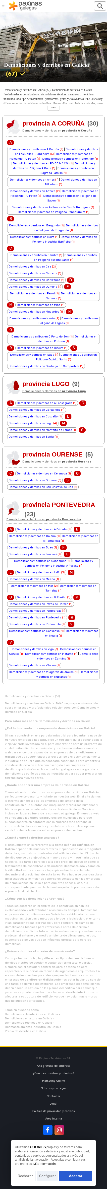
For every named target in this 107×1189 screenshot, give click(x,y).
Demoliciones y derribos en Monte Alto (68, 158)
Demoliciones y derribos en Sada (32, 354)
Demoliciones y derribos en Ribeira (40, 348)
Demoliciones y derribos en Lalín (38, 572)
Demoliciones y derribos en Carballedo (34, 409)
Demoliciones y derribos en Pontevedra (35, 617)
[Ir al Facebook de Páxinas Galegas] (48, 1130)
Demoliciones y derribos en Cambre (34, 255)
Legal (53, 1103)
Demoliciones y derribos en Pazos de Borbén (38, 604)
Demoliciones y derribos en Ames (32, 179)
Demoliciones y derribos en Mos (32, 586)
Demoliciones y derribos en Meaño (32, 579)
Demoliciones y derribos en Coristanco (34, 280)
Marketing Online (53, 1080)
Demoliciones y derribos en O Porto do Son (40, 336)
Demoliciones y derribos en (57, 130)
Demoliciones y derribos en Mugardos (34, 311)
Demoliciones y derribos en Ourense (33, 480)
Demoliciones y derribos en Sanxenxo (34, 631)
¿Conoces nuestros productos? (53, 1073)
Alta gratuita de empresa (53, 1065)
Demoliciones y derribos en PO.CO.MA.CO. (41, 163)
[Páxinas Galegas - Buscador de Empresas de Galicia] (25, 5)
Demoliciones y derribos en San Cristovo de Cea (41, 487)
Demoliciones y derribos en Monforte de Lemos (40, 430)
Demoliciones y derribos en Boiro (32, 237)
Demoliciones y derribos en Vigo (32, 649)
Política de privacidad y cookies (53, 1111)
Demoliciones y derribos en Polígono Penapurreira (51, 212)
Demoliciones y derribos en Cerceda (33, 273)
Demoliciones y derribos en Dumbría (33, 286)
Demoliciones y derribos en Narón (32, 318)
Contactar (53, 1096)
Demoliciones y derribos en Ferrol (32, 293)
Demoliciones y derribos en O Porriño (41, 597)
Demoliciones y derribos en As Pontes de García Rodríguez (51, 207)
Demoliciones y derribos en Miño (38, 305)
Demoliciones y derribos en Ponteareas (35, 610)
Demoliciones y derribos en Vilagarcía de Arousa (41, 672)
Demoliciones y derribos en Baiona (32, 536)
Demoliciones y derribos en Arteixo (32, 191)
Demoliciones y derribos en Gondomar (40, 561)
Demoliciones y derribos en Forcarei (33, 554)
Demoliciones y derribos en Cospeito (33, 416)
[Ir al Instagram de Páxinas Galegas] (59, 1130)
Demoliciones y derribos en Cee (30, 266)
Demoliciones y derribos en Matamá (49, 654)
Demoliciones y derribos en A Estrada (42, 529)
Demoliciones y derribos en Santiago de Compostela (44, 366)
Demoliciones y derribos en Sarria (31, 436)
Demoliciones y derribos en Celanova (42, 473)
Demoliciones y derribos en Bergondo (34, 225)
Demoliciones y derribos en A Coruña (34, 149)
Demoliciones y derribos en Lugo (31, 423)
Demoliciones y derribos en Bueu (31, 547)
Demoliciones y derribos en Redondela (35, 624)
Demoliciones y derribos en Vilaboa (32, 665)
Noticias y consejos (53, 1088)
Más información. (44, 1164)
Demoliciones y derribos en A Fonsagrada (44, 403)
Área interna (53, 1118)
